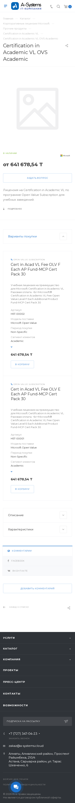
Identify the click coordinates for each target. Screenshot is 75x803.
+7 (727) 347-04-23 (23, 733)
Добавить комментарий (38, 588)
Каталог (10, 648)
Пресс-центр (14, 681)
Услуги (9, 637)
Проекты (10, 670)
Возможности (15, 705)
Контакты (11, 693)
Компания (11, 659)
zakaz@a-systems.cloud (26, 746)
